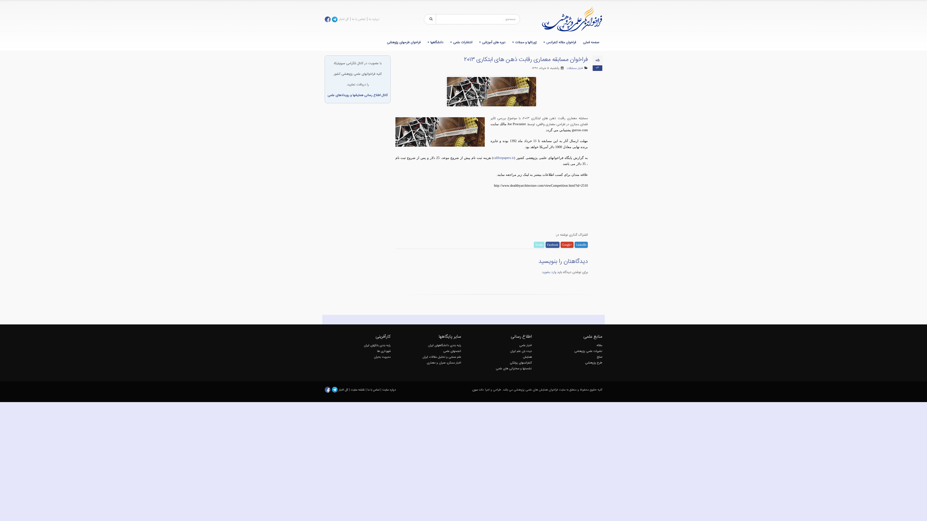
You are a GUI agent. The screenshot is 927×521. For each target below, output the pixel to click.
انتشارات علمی (462, 42)
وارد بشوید (549, 272)
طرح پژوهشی (593, 362)
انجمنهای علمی (452, 351)
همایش (527, 357)
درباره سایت (389, 389)
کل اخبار (344, 19)
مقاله (599, 345)
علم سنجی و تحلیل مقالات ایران (441, 357)
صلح (599, 357)
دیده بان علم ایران (521, 351)
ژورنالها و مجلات (526, 42)
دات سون (478, 389)
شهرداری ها (384, 351)
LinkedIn (581, 245)
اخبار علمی (525, 345)
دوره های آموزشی (494, 42)
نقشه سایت (358, 389)
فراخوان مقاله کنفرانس (561, 42)
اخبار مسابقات (575, 68)
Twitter (539, 245)
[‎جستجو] (430, 19)
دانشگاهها (436, 42)
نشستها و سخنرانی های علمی (514, 368)
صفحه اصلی (591, 42)
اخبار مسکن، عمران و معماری (444, 362)
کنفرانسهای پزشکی (521, 362)
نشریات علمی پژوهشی (588, 351)
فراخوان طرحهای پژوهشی (404, 42)
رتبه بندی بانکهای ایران (377, 345)
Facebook (552, 245)
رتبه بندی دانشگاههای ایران (444, 345)
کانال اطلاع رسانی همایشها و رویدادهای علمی (358, 95)
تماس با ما (358, 19)
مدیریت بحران (382, 357)
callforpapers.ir (503, 158)
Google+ (567, 245)
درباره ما (374, 19)
